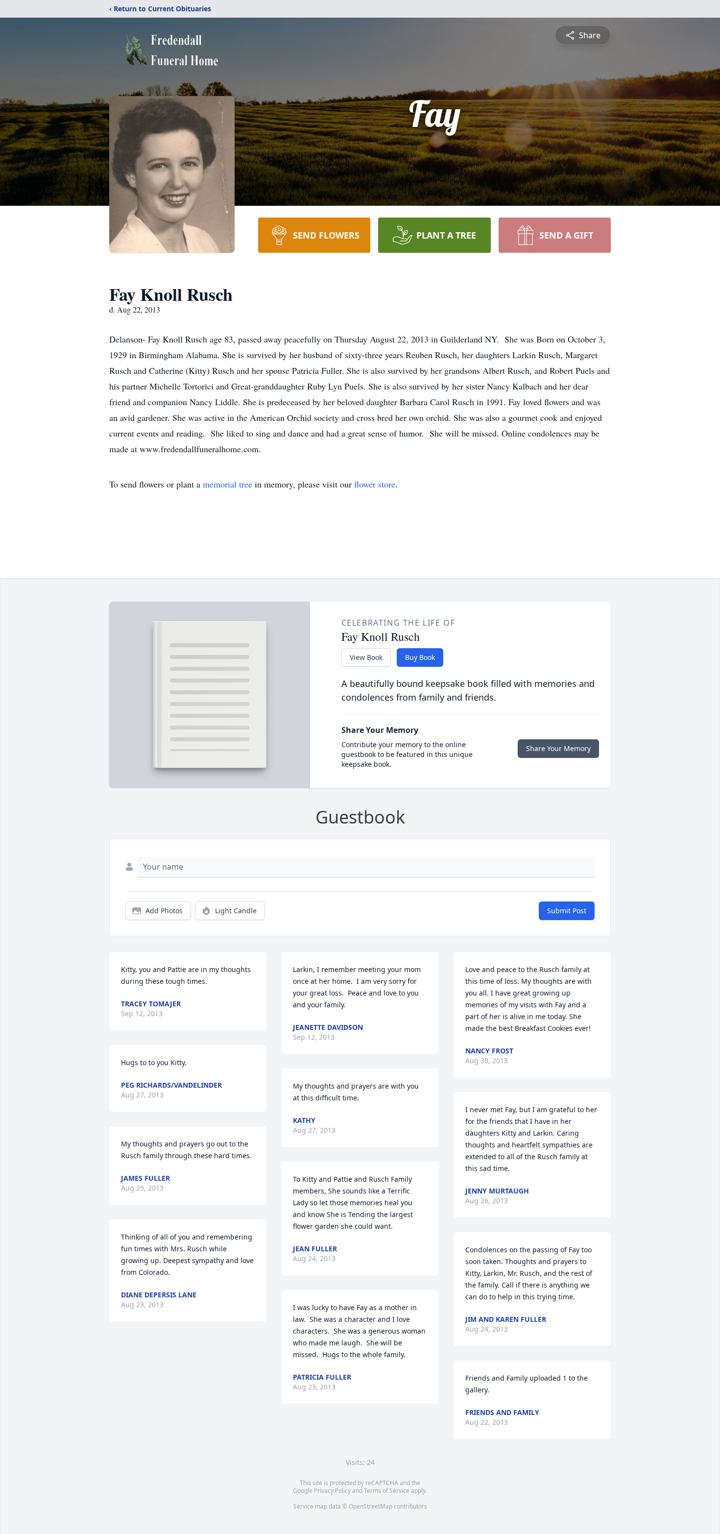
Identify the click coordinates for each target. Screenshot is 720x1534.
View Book (366, 657)
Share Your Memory (558, 748)
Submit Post (566, 910)
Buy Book (420, 657)
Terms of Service (386, 1490)
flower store (374, 484)
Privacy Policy (332, 1490)
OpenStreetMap (370, 1506)
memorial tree (227, 484)
